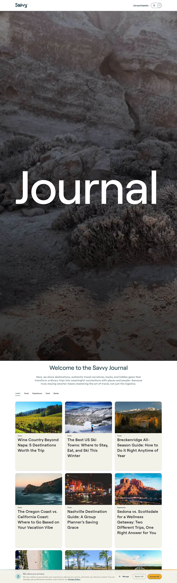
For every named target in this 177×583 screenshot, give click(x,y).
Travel (26, 393)
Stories (56, 393)
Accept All (154, 576)
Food (48, 393)
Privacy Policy (74, 579)
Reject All (139, 576)
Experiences (37, 393)
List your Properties (140, 5)
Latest (17, 393)
